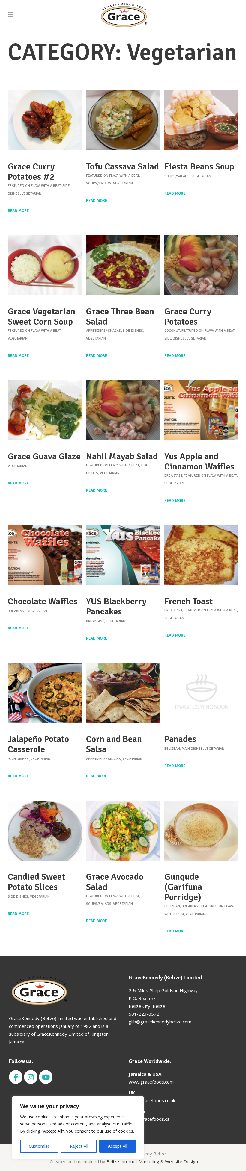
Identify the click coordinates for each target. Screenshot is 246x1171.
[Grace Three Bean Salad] (123, 262)
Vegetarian (31, 193)
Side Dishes (133, 330)
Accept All (117, 1146)
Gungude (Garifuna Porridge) (183, 887)
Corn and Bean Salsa (114, 744)
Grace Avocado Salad (114, 882)
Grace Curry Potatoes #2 (31, 171)
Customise (39, 1146)
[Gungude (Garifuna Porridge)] (201, 828)
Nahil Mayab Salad (122, 456)
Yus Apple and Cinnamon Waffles (199, 461)
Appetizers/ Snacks (103, 330)
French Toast (188, 601)
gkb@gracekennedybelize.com (160, 1022)
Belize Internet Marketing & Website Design (152, 1161)
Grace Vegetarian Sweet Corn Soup (41, 316)
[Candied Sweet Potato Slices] (45, 830)
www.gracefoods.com (151, 1082)
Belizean (172, 748)
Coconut (172, 330)
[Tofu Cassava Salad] (123, 122)
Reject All (79, 1146)
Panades (180, 739)
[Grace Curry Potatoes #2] (45, 116)
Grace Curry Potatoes (187, 316)
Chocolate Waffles (42, 601)
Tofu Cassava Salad (122, 166)
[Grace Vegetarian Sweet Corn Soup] (45, 261)
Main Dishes (18, 759)
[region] (78, 1127)
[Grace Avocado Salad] (123, 831)
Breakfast (173, 475)
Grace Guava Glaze (44, 456)
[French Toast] (201, 552)
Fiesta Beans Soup (199, 166)
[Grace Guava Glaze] (45, 404)
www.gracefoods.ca (149, 1119)
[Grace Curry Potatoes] (201, 262)
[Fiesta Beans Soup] (201, 117)
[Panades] (201, 700)
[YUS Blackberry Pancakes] (123, 547)
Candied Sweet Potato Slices (36, 882)
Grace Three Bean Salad (120, 316)
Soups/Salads (98, 183)
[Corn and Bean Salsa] (123, 693)
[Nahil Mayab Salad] (123, 407)
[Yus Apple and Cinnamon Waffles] (201, 402)
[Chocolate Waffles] (45, 547)
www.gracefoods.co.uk (152, 1100)
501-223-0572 (144, 1014)
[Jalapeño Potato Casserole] (45, 691)
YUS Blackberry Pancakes (116, 606)
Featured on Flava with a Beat (34, 186)
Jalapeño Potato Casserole (38, 744)
